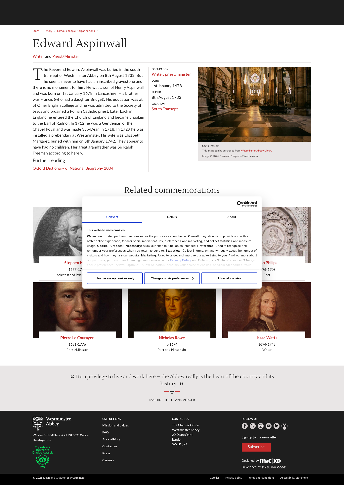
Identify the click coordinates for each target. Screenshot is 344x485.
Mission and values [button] (115, 425)
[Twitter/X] (253, 426)
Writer (38, 57)
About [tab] (231, 217)
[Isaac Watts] (266, 310)
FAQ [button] (105, 432)
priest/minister (178, 74)
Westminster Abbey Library (256, 151)
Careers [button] (108, 460)
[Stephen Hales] (77, 235)
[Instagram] (261, 426)
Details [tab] (172, 217)
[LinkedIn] (277, 426)
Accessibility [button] (111, 439)
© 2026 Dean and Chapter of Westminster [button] (59, 477)
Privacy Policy (180, 260)
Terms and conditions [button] (261, 477)
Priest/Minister (65, 57)
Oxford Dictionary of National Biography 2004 (73, 168)
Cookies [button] (214, 477)
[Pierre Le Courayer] (77, 310)
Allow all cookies (229, 278)
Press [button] (106, 453)
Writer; (158, 74)
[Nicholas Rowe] (172, 310)
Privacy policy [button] (233, 477)
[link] (270, 460)
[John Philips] (266, 235)
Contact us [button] (109, 446)
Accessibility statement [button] (294, 477)
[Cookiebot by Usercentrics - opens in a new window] (239, 204)
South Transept (165, 109)
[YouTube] (269, 426)
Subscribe (256, 447)
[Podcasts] (284, 426)
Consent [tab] (112, 217)
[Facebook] (245, 426)
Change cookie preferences (170, 278)
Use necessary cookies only (115, 278)
